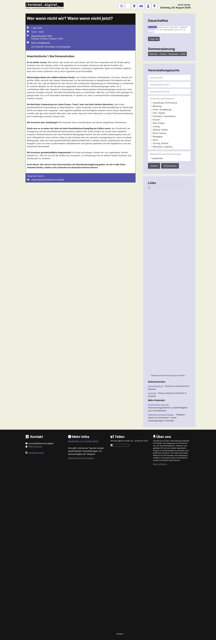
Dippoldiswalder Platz (41, 36)
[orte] (134, 6)
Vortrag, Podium (160, 143)
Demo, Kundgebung (40, 42)
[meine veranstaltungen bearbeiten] (148, 6)
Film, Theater (158, 113)
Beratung (156, 106)
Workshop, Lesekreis (162, 146)
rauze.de (152, 393)
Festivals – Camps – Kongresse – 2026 (167, 54)
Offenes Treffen (160, 130)
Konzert (156, 119)
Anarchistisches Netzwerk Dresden (47, 179)
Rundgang (157, 136)
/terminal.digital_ (43, 5)
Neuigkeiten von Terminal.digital (83, 441)
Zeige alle (153, 39)
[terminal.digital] (121, 6)
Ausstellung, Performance (164, 102)
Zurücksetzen (170, 166)
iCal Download (63, 46)
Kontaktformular (36, 452)
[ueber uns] (154, 6)
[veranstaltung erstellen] (128, 6)
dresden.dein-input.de (158, 404)
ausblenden (157, 158)
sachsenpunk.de (155, 386)
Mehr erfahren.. (160, 464)
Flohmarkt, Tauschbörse (164, 116)
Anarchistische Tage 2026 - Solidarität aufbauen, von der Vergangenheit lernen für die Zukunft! (167, 29)
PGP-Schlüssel (35, 446)
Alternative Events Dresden (161, 414)
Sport (155, 140)
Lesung (156, 126)
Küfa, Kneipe (158, 123)
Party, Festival (159, 133)
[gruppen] (141, 6)
